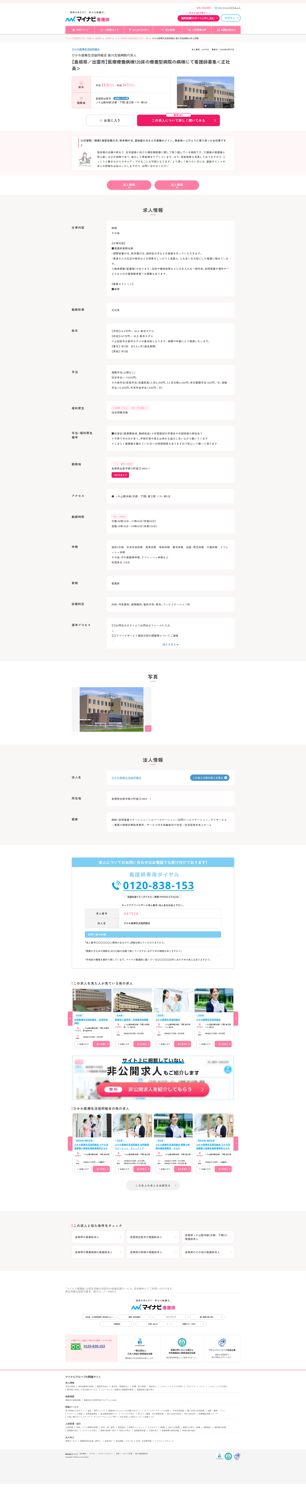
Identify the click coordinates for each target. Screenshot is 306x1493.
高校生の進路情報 (73, 1400)
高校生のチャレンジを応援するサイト (124, 1411)
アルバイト (191, 1386)
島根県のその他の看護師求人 (202, 1252)
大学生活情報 (178, 1411)
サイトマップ (171, 1317)
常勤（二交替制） (119, 516)
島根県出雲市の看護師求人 (146, 1237)
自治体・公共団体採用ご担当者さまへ (99, 1317)
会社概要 (83, 1454)
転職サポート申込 (189, 1324)
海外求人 (153, 1386)
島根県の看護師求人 (87, 1237)
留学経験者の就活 (86, 1386)
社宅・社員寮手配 (144, 1441)
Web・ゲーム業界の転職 (87, 1427)
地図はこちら (120, 98)
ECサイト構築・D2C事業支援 (151, 1414)
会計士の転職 (174, 1427)
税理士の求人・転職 (191, 1427)
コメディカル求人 (89, 1430)
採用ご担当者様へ (204, 8)
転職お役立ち (228, 29)
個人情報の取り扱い (207, 1317)
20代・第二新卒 (108, 1427)
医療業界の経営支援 (170, 1430)
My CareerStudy (174, 1414)
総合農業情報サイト (109, 1414)
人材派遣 (69, 1427)
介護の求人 (153, 1430)
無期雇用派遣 (140, 1430)
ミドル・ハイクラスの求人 (171, 1386)
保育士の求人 (125, 1430)
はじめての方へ (140, 29)
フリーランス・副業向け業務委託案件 (117, 1390)
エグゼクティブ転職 (156, 1427)
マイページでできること (229, 8)
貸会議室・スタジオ (124, 1441)
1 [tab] (206, 106)
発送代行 (108, 1441)
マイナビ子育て (128, 1414)
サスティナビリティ (106, 1454)
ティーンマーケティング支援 (156, 1411)
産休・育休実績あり (140, 407)
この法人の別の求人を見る (208, 778)
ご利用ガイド (111, 29)
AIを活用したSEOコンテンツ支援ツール (137, 1417)
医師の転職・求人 (108, 1430)
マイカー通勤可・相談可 (123, 463)
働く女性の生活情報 (195, 1411)
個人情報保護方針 (141, 1454)
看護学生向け (102, 1386)
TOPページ (82, 29)
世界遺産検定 (91, 1414)
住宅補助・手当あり (121, 407)
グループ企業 (127, 1454)
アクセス (92, 1454)
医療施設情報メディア (208, 1414)
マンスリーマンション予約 (104, 1417)
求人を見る (101, 1044)
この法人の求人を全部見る (153, 1185)
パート (202, 1386)
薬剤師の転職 (220, 1427)
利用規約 (117, 1324)
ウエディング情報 (74, 1414)
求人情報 (129, 185)
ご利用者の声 (199, 29)
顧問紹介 (207, 1427)
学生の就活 (70, 1386)
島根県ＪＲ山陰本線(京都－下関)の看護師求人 (206, 1237)
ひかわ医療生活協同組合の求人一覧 (131, 38)
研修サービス (71, 1441)
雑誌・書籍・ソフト (216, 1411)
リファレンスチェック (164, 1441)
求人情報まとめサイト (74, 1411)
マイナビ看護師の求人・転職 (78, 38)
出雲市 (108, 38)
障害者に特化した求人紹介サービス (82, 1390)
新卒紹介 (122, 1427)
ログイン (230, 18)
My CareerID (189, 1414)
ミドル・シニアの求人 (217, 1386)
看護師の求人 (73, 1430)
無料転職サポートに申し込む (198, 18)
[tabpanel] (205, 96)
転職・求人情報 (139, 1386)
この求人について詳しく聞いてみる (178, 119)
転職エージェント (136, 1427)
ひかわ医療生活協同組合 (86, 49)
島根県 (98, 38)
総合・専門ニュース (96, 1411)
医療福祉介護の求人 (145, 1390)
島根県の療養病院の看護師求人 (94, 1252)
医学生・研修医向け (120, 1386)
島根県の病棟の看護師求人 (146, 1252)
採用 (117, 1454)
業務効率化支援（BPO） (90, 1441)
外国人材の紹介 (189, 1430)
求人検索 (170, 29)
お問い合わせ (153, 1324)
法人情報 (177, 185)
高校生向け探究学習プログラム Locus (100, 1400)
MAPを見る (119, 475)
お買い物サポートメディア (78, 1417)
